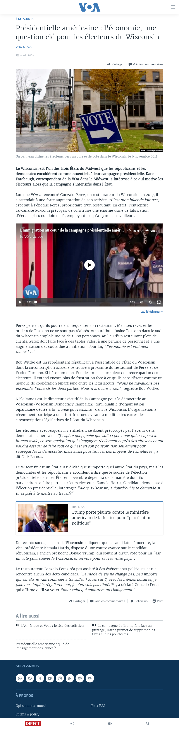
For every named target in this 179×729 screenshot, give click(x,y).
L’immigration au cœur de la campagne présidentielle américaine (75, 230)
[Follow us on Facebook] (30, 678)
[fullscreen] (159, 302)
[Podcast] (80, 678)
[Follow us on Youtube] (50, 678)
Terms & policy (27, 714)
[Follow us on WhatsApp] (20, 678)
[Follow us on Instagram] (60, 678)
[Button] (115, 64)
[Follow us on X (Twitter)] (40, 678)
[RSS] (70, 678)
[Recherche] (147, 723)
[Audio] (72, 723)
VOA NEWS (24, 47)
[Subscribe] (90, 678)
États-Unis (25, 19)
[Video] (110, 723)
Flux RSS (98, 706)
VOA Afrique (33, 237)
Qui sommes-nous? (31, 706)
